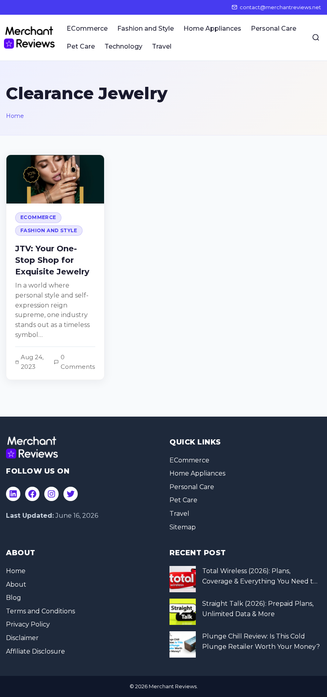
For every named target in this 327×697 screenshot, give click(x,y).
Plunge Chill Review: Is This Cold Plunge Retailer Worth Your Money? (261, 641)
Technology (123, 46)
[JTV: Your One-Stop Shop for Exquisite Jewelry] (55, 267)
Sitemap (182, 527)
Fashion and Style (145, 28)
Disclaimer (22, 638)
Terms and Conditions (40, 611)
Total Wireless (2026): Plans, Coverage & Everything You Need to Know (259, 576)
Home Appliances (212, 28)
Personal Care (273, 28)
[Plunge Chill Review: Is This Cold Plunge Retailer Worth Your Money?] (182, 644)
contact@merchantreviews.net (280, 7)
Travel (161, 46)
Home (15, 115)
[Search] (316, 37)
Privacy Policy (28, 624)
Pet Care (81, 46)
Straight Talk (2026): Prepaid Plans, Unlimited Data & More (257, 609)
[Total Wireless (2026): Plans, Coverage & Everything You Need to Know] (182, 579)
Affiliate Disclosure (35, 651)
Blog (13, 597)
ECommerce (87, 28)
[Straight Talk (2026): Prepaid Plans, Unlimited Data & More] (182, 612)
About (16, 584)
